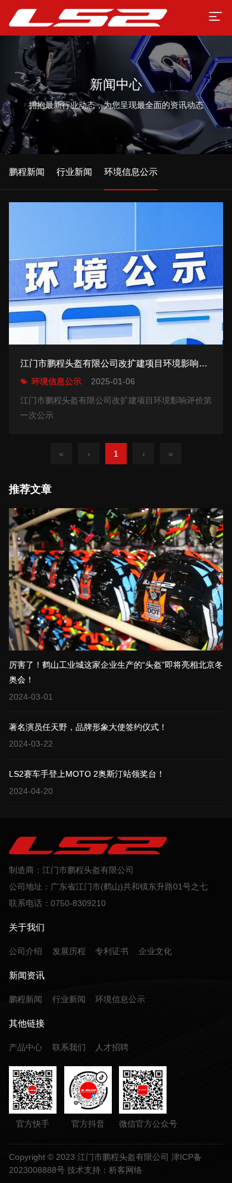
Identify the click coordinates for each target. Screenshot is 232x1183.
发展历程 (69, 951)
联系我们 (69, 1047)
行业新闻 (69, 999)
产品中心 (25, 1047)
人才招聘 (111, 1047)
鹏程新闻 (25, 999)
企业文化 (155, 951)
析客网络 (125, 1170)
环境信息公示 (120, 999)
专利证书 (111, 951)
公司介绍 (25, 951)
